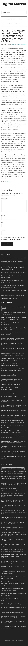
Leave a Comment (20, 44)
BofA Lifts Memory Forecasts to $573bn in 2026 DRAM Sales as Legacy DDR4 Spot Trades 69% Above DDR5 (13, 512)
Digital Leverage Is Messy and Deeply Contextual (12, 295)
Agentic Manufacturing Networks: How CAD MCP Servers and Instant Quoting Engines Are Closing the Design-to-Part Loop (13, 534)
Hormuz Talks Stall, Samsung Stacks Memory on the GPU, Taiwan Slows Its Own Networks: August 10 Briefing (13, 583)
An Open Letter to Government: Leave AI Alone (12, 612)
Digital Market (14, 4)
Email (3, 222)
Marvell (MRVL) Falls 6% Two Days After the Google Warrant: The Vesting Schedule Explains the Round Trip (13, 478)
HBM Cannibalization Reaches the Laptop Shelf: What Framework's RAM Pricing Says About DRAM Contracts (13, 556)
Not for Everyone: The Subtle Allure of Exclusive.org (13, 258)
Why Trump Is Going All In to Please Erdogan (11, 604)
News (8, 181)
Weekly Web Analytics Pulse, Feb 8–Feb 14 (11, 298)
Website (3, 230)
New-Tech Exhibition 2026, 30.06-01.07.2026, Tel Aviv (13, 396)
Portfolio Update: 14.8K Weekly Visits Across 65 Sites (13, 272)
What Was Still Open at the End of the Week (11, 384)
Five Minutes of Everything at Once (9, 393)
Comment (4, 198)
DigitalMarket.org (19, 640)
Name (3, 215)
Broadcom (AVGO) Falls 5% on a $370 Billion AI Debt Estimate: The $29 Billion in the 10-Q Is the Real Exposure (13, 495)
